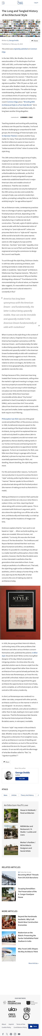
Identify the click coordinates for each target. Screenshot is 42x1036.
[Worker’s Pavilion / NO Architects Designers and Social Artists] (11, 848)
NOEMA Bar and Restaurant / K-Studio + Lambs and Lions (28, 830)
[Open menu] (2, 2)
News (5, 795)
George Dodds (22, 772)
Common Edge (12, 102)
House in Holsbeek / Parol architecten (28, 811)
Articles (14, 795)
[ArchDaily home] (20, 2)
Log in (36, 2)
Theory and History (27, 795)
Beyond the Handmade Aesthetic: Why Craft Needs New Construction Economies (28, 920)
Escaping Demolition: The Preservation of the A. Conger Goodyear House (27, 893)
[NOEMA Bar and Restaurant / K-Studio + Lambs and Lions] (11, 832)
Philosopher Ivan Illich (10, 419)
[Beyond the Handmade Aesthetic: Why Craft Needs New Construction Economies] (9, 922)
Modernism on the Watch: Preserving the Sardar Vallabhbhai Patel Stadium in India (28, 937)
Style (3, 656)
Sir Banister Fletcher (9, 136)
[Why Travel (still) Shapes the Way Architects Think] (9, 954)
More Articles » (34, 963)
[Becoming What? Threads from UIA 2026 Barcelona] (9, 878)
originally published (20, 49)
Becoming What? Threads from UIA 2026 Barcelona (28, 876)
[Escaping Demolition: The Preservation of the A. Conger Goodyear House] (9, 894)
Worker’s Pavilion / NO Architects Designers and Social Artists (27, 846)
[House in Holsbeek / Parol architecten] (11, 816)
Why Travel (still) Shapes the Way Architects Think (28, 950)
